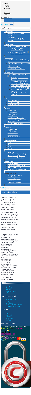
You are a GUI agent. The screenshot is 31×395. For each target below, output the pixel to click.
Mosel (9, 146)
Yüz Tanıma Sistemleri (14, 183)
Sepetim (8, 317)
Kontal (9, 144)
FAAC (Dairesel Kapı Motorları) (16, 167)
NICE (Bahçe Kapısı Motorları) (19, 83)
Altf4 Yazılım (22, 327)
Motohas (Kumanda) (14, 137)
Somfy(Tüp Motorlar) (17, 54)
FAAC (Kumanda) (12, 131)
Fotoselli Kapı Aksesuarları (15, 123)
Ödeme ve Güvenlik (11, 300)
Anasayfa (3, 187)
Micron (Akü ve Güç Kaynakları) (17, 156)
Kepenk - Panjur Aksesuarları (16, 118)
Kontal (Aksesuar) (13, 116)
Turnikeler (10, 181)
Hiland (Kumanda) (13, 133)
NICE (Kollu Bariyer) (13, 102)
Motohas (10, 148)
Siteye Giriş (9, 315)
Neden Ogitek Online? (6, 189)
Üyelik (7, 313)
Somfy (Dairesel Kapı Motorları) (17, 169)
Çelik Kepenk (11, 37)
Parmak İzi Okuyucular (14, 179)
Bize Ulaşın (9, 320)
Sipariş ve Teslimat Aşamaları (14, 305)
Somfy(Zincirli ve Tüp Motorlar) (17, 52)
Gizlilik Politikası (10, 293)
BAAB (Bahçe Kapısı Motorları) (20, 78)
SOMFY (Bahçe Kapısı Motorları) (20, 85)
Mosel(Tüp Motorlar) (17, 48)
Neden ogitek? (10, 289)
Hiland (9, 142)
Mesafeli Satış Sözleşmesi (13, 306)
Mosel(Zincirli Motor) (17, 50)
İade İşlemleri (9, 303)
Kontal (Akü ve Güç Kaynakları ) (17, 154)
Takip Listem (9, 318)
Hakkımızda (9, 288)
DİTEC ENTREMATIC (14, 163)
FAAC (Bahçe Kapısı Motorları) (19, 82)
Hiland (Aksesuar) (13, 114)
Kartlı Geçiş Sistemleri (14, 177)
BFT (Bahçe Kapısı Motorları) (19, 80)
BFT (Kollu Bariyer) (13, 104)
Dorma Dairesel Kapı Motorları (16, 165)
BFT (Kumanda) (12, 129)
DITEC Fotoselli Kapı (14, 67)
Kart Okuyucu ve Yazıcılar (15, 175)
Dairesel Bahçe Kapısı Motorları (17, 88)
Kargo (7, 301)
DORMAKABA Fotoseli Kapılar (16, 69)
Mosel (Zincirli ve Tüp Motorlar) (17, 46)
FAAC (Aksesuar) (12, 112)
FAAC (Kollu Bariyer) (13, 100)
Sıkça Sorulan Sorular (12, 291)
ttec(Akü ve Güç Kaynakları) (16, 158)
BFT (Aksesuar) (12, 110)
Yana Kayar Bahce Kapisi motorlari (18, 74)
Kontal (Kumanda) (13, 135)
